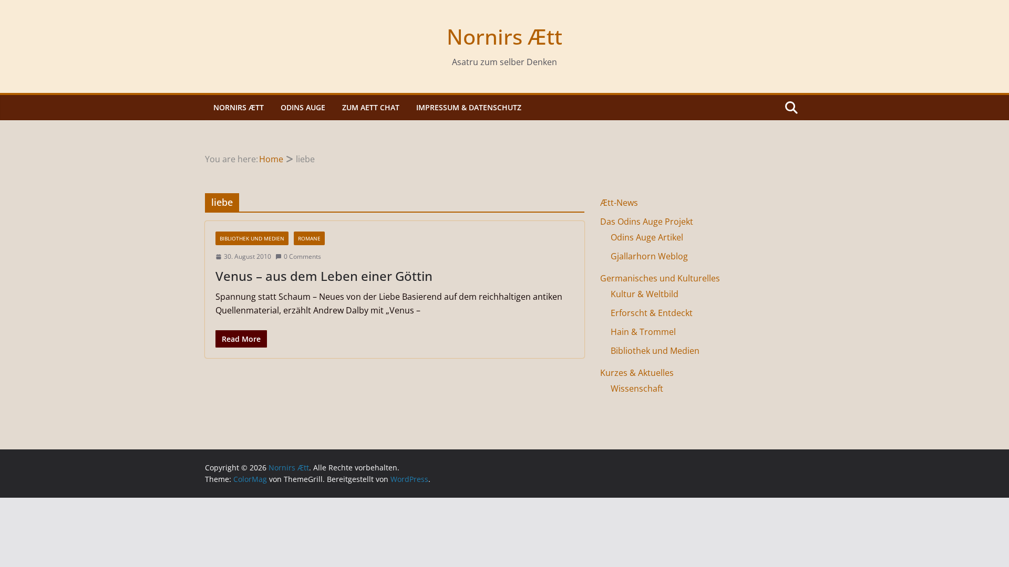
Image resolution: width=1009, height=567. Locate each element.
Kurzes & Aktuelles (637, 373)
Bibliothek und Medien (252, 238)
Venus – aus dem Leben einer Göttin (324, 276)
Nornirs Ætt (504, 36)
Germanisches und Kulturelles (660, 278)
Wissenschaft (637, 388)
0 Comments (302, 256)
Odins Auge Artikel (647, 237)
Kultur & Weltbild (644, 294)
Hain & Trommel (643, 332)
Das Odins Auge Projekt (646, 221)
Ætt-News (619, 202)
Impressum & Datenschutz (468, 107)
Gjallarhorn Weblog (649, 256)
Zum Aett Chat (370, 107)
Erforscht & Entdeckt (652, 313)
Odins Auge (303, 107)
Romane (309, 238)
